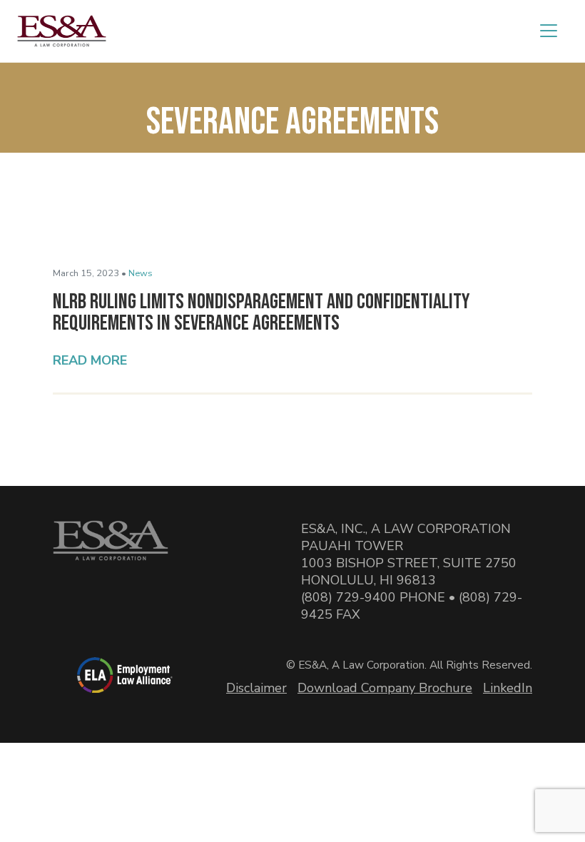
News (140, 273)
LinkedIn (507, 687)
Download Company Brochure (384, 687)
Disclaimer (256, 687)
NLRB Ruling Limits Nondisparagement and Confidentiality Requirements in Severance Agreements (261, 312)
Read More (90, 360)
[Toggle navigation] (548, 30)
